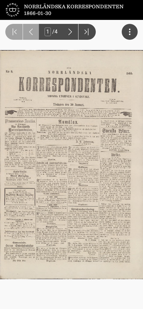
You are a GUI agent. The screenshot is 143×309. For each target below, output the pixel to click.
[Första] (14, 32)
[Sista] (87, 32)
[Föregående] (31, 32)
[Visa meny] (130, 32)
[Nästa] (70, 32)
